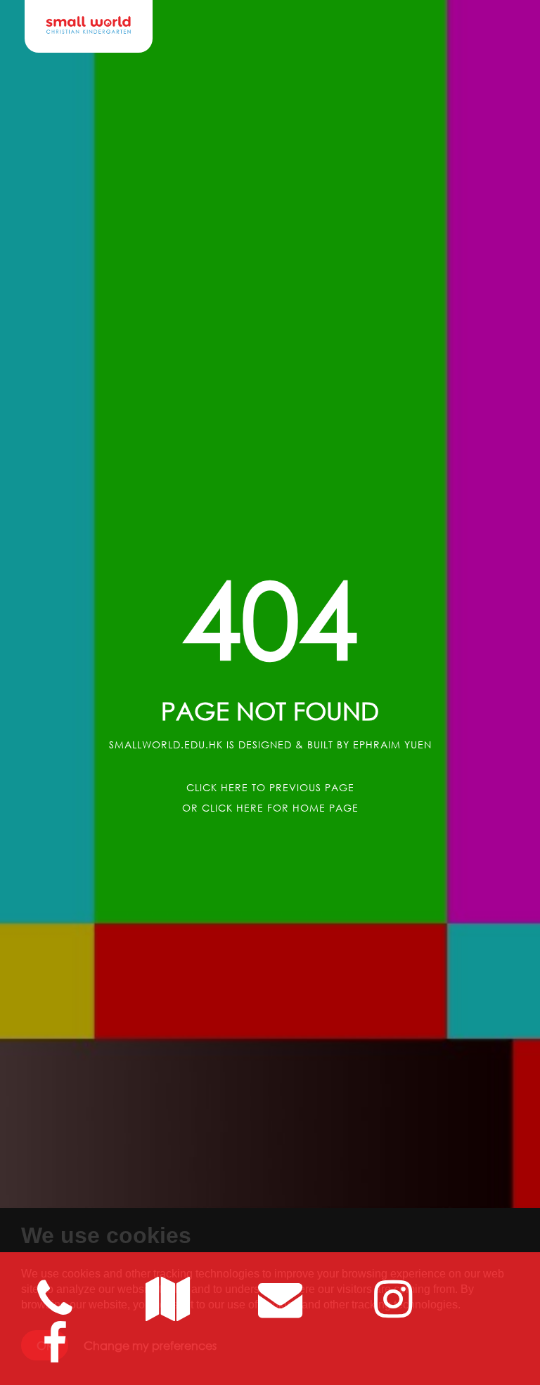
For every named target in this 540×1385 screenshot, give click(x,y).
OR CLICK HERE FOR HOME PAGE (270, 807)
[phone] (54, 1310)
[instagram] (393, 1310)
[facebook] (55, 1354)
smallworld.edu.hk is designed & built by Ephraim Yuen (270, 744)
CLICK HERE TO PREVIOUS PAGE (270, 787)
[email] (168, 1310)
